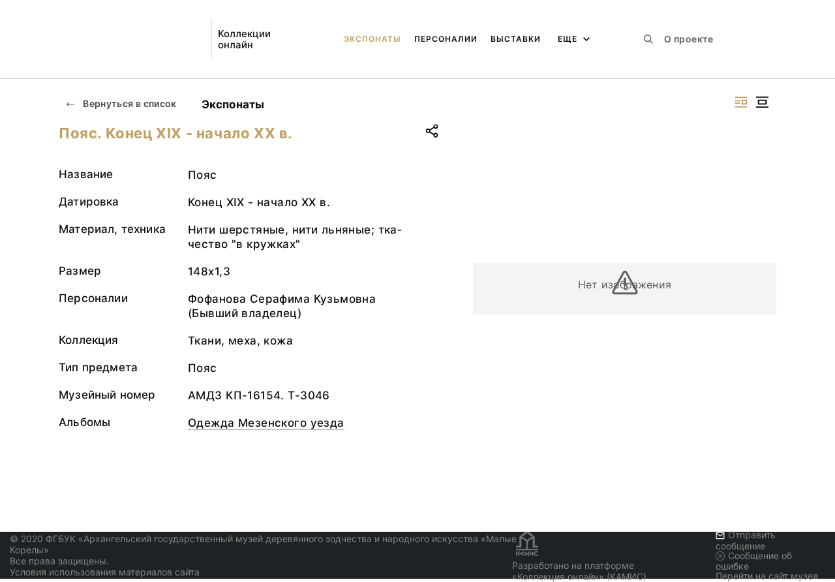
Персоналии (446, 39)
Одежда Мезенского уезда (266, 422)
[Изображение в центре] (762, 102)
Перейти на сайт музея (767, 575)
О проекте (688, 38)
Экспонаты (372, 39)
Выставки (516, 39)
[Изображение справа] (741, 102)
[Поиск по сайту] (648, 39)
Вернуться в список (129, 103)
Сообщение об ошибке (754, 561)
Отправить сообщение (746, 540)
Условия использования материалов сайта (105, 571)
